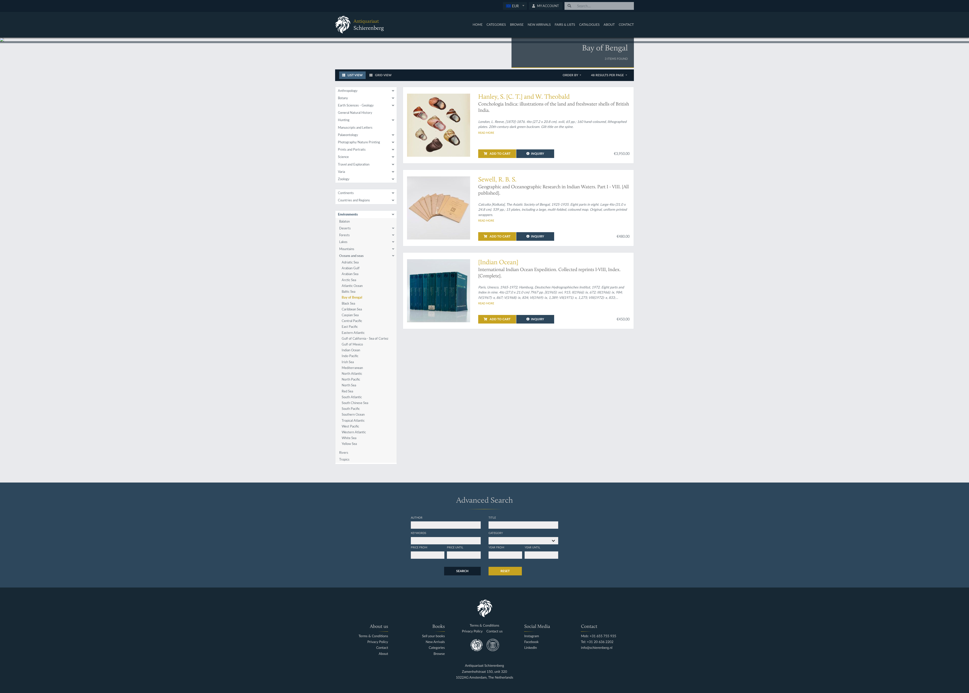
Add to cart (499, 153)
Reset (505, 571)
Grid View (383, 75)
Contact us (495, 631)
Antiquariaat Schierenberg (484, 665)
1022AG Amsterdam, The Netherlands (484, 677)
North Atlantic (352, 373)
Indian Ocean (351, 350)
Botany (343, 98)
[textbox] (514, 5)
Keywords (418, 533)
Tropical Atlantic (353, 420)
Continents (346, 193)
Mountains (346, 249)
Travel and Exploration (353, 164)
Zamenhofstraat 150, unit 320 (484, 671)
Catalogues (589, 24)
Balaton (344, 221)
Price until (455, 547)
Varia (341, 171)
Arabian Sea (350, 274)
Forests (344, 235)
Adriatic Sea (350, 262)
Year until (532, 547)
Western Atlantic (354, 432)
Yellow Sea (349, 443)
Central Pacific (352, 320)
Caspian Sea (350, 315)
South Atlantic (352, 397)
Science (343, 156)
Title (492, 517)
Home (477, 24)
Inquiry (537, 153)
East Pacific (350, 326)
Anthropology (348, 90)
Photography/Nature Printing (359, 142)
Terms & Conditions (373, 636)
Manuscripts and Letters (355, 127)
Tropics (344, 459)
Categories (496, 24)
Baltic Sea (348, 291)
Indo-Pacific (350, 356)
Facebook (531, 641)
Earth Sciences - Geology (356, 105)
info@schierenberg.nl (596, 647)
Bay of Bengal (352, 297)
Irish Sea (348, 362)
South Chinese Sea (355, 403)
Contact (626, 24)
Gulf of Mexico (352, 344)
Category (496, 533)
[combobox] (515, 6)
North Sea (349, 385)
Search (462, 571)
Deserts (345, 228)
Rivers (343, 452)
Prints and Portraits (352, 149)
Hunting (343, 120)
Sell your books (433, 636)
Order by (571, 75)
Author (416, 517)
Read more (486, 132)
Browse (517, 24)
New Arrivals (539, 24)
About (609, 24)
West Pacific (350, 426)
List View (355, 75)
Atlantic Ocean (352, 285)
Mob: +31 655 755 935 (598, 636)
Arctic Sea (349, 280)
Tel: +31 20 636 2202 (597, 641)
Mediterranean (352, 367)
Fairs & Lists (565, 24)
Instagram (531, 636)
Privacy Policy (377, 641)
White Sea (349, 438)
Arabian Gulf (351, 268)
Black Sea (348, 303)
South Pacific (351, 408)
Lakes (343, 241)
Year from (496, 547)
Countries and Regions (354, 200)
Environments (348, 214)
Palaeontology (348, 134)
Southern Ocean (353, 414)
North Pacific (351, 379)
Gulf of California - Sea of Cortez (365, 338)
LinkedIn (530, 647)
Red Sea (347, 391)
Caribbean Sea (352, 309)
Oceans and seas (351, 255)
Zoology (343, 179)
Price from (419, 547)
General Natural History (355, 112)
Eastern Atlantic (353, 332)
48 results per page (608, 75)
